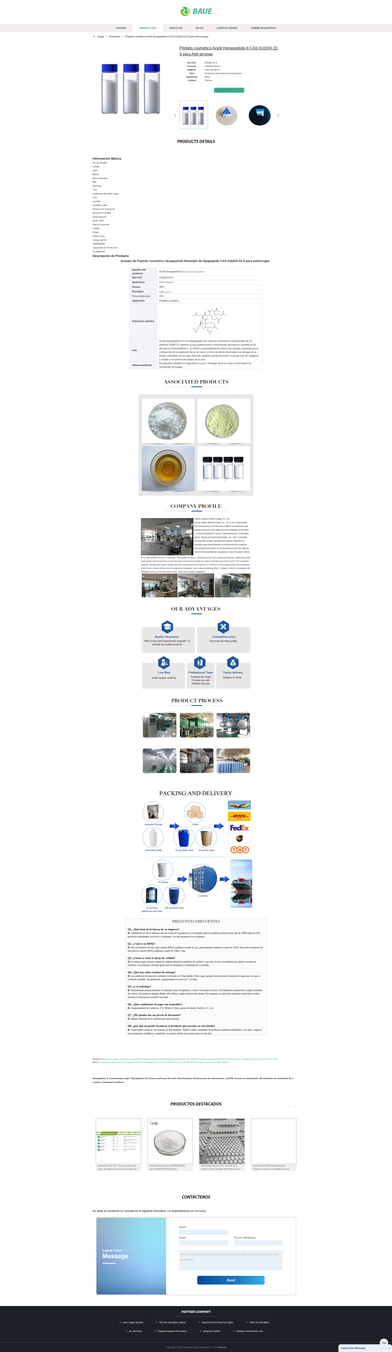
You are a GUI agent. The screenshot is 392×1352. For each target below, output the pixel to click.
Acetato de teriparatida (246, 1078)
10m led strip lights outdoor (172, 1322)
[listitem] (196, 114)
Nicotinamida (185, 1078)
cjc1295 (229, 1078)
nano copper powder (133, 1322)
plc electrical (135, 1331)
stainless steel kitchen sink (249, 1331)
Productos (147, 28)
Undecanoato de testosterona (208, 1078)
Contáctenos (227, 28)
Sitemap (222, 1347)
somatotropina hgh (119, 1078)
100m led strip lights (259, 1322)
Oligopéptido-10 (138, 1078)
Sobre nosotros (263, 28)
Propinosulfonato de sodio (163, 1078)
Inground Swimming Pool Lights (217, 1322)
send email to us (231, 90)
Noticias (176, 28)
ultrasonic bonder (211, 1331)
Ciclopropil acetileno (113, 1082)
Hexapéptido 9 (100, 1078)
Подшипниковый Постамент (172, 1331)
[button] (175, 116)
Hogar (121, 28)
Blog (199, 28)
